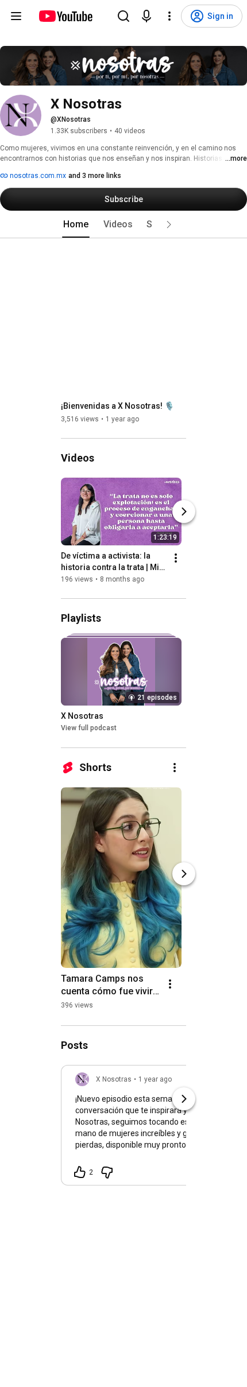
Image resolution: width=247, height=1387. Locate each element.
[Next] (183, 511)
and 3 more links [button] (94, 176)
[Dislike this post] (107, 1172)
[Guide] (16, 16)
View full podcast (89, 729)
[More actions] (175, 558)
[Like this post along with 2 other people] (80, 1172)
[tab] (76, 224)
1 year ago (155, 1079)
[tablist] (123, 224)
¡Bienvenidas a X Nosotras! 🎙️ (117, 405)
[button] (169, 224)
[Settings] (169, 16)
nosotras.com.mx (37, 176)
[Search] (123, 16)
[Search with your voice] (146, 16)
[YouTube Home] (65, 16)
